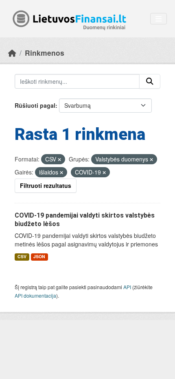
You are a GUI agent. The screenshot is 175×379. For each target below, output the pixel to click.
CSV (22, 256)
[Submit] (149, 81)
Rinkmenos (44, 53)
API (127, 286)
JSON (39, 256)
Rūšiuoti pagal (35, 105)
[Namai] (12, 53)
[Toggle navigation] (158, 19)
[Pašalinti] (59, 159)
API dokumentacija (35, 295)
